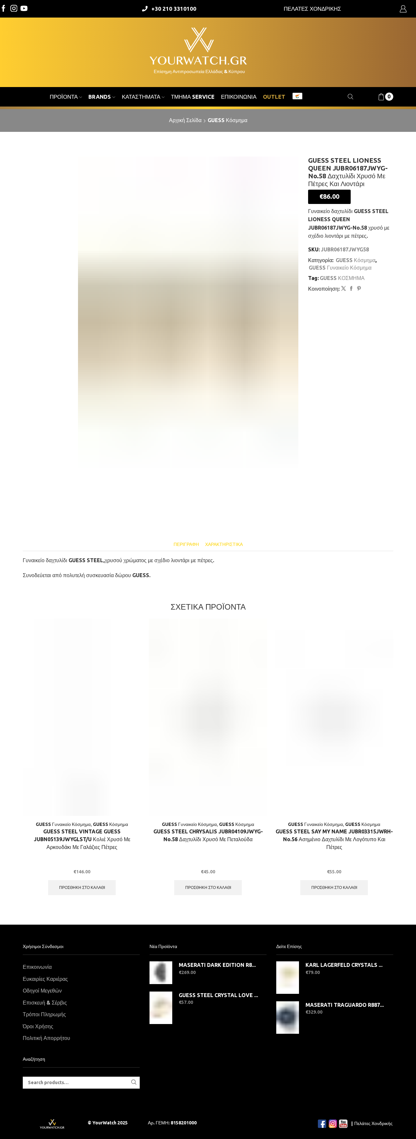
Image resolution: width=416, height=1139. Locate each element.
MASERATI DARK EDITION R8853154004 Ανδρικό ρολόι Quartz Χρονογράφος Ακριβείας (218, 965)
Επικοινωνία (238, 97)
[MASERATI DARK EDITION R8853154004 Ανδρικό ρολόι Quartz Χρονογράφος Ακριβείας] (161, 972)
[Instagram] (14, 9)
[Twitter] (24, 9)
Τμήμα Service (192, 97)
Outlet (274, 97)
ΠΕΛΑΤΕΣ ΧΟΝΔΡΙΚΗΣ (312, 9)
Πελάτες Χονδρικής (373, 1123)
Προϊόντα (64, 97)
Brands (99, 97)
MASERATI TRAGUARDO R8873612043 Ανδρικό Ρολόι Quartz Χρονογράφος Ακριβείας (345, 1005)
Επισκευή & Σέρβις (45, 1003)
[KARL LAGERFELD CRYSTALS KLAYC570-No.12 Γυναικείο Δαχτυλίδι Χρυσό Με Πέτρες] (287, 977)
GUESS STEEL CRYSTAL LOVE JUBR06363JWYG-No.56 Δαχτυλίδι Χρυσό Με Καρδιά (218, 995)
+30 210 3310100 (173, 9)
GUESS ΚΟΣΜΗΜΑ (342, 278)
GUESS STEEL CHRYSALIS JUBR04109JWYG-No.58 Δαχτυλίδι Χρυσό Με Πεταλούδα (208, 835)
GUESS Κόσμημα (227, 120)
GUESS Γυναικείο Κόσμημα (340, 268)
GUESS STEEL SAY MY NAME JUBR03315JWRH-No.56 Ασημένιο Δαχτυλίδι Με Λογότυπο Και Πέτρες (334, 839)
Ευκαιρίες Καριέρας (45, 979)
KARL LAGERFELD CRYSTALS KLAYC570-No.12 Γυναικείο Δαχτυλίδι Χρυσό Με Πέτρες (345, 965)
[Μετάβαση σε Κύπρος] (297, 97)
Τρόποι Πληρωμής (44, 1014)
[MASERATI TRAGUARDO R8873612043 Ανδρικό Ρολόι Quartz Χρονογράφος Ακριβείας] (287, 1017)
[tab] (186, 544)
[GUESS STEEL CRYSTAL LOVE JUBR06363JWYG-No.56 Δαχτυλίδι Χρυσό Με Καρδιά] (161, 1008)
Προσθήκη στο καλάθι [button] (82, 887)
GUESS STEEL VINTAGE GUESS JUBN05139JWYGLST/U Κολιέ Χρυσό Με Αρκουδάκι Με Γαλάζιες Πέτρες (82, 839)
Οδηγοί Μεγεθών (42, 990)
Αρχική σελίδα (185, 120)
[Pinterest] (358, 288)
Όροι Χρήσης (38, 1026)
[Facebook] (3, 9)
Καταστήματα (141, 97)
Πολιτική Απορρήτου (46, 1038)
